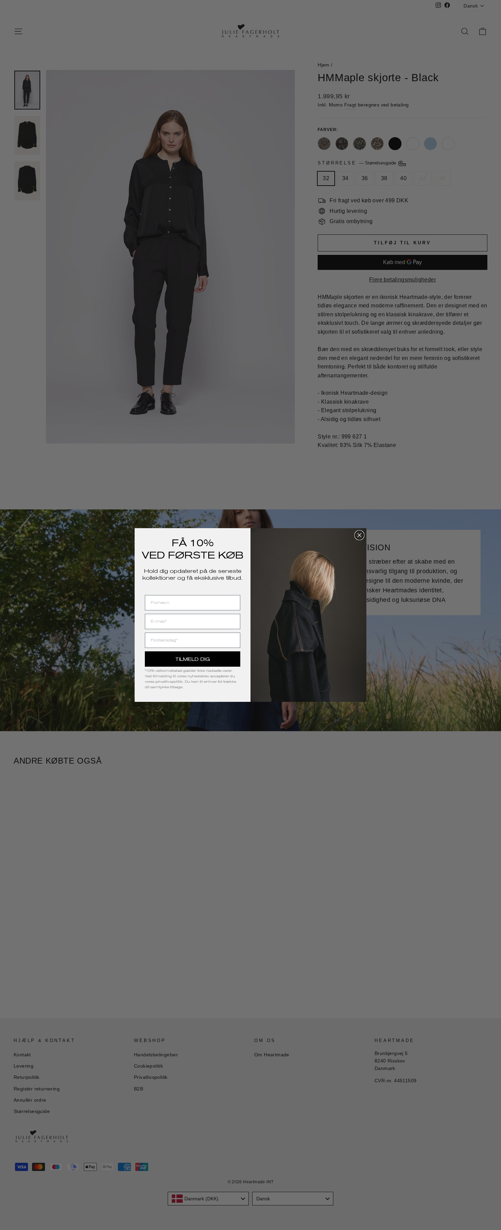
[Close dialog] (359, 535)
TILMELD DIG (192, 659)
